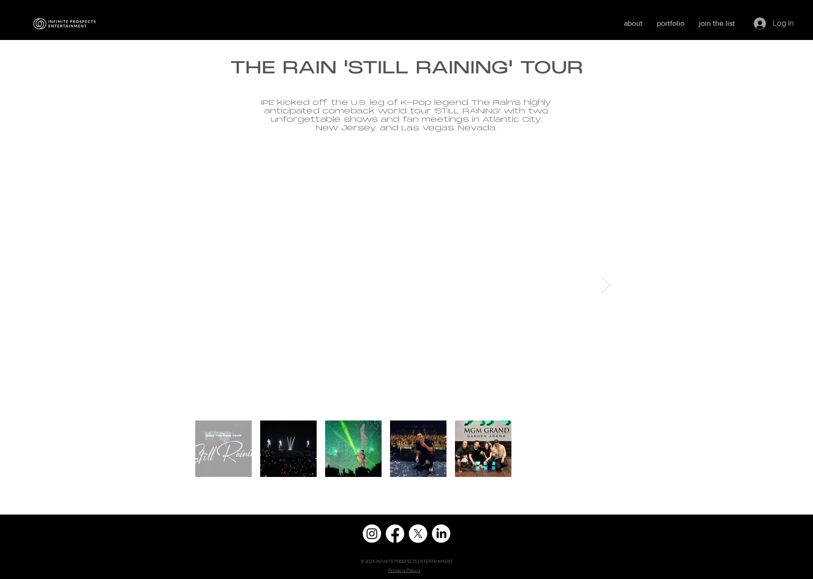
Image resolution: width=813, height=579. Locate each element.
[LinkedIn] (441, 533)
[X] (418, 533)
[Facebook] (395, 533)
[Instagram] (372, 533)
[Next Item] (605, 285)
